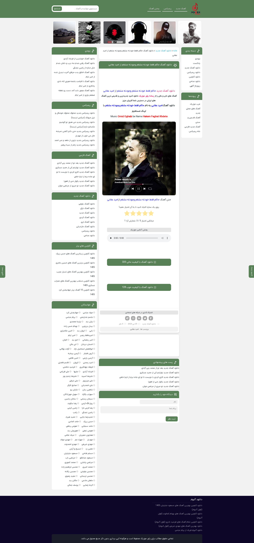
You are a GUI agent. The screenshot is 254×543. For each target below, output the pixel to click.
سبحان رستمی (87, 399)
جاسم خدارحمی (86, 317)
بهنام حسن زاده (70, 326)
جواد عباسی (88, 312)
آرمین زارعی (88, 358)
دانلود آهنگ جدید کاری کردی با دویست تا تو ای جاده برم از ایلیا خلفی (149, 377)
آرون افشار (88, 353)
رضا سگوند (72, 403)
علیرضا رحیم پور (70, 376)
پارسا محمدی (75, 321)
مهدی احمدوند (70, 444)
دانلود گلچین (194, 76)
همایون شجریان (86, 435)
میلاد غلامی (69, 435)
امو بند (75, 340)
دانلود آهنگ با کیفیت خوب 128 (137, 287)
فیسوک (151, 318)
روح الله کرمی (87, 403)
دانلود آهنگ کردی (87, 217)
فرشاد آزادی (88, 371)
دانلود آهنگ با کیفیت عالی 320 (137, 262)
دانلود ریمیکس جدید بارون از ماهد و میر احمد (75, 140)
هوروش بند (72, 430)
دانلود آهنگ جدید (163, 50)
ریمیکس (167, 8)
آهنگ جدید (181, 8)
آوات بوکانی (64, 349)
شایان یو (74, 389)
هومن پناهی (71, 426)
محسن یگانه (70, 471)
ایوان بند (81, 330)
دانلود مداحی (194, 81)
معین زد (89, 448)
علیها (76, 371)
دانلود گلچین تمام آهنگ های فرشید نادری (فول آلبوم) (178, 522)
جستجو (57, 8)
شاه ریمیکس (194, 131)
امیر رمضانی (87, 340)
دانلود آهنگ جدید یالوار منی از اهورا (163, 381)
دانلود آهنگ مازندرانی (85, 226)
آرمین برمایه (73, 353)
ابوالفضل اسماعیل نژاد (83, 349)
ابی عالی (73, 344)
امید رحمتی (88, 362)
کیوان (75, 362)
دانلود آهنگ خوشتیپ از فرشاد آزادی (79, 58)
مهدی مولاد (65, 439)
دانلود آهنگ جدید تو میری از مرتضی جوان (161, 386)
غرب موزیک (195, 104)
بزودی (197, 58)
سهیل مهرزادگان (70, 394)
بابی (91, 330)
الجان (65, 340)
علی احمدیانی (87, 385)
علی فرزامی (64, 371)
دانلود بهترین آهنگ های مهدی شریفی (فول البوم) (180, 526)
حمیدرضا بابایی (86, 417)
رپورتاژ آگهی (195, 86)
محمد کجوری (70, 462)
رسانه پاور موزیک (146, 96)
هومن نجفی (87, 430)
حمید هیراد (70, 417)
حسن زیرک (88, 421)
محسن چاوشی (87, 471)
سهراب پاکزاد (87, 394)
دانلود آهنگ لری (88, 222)
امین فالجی (73, 358)
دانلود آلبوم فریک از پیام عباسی (188, 530)
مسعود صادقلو (86, 457)
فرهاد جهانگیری (86, 367)
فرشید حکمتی (69, 367)
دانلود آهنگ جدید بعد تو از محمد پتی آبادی (160, 368)
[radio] (151, 214)
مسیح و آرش (75, 448)
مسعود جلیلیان (70, 453)
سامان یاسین (70, 399)
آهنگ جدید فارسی (192, 126)
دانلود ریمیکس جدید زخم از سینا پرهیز (78, 145)
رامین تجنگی (87, 412)
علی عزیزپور (88, 380)
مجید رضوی (70, 476)
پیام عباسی (70, 317)
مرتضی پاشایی (86, 462)
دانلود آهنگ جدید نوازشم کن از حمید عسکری (159, 372)
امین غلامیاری (66, 330)
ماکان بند (73, 480)
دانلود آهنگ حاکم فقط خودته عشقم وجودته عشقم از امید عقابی (140, 64)
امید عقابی (134, 329)
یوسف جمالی (72, 485)
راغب (75, 412)
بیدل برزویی (87, 326)
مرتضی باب (70, 457)
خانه (175, 50)
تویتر (145, 318)
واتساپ (133, 318)
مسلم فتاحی (87, 453)
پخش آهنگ (154, 8)
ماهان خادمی (87, 480)
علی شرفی (73, 380)
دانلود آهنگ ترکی (87, 208)
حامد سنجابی (87, 426)
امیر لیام (71, 335)
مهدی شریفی (87, 444)
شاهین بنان (87, 389)
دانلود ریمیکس (193, 72)
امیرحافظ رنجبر (86, 335)
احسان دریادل (87, 344)
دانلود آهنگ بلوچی (87, 204)
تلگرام (127, 318)
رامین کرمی (72, 408)
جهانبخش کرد (72, 312)
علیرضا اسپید (87, 376)
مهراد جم (78, 439)
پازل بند (89, 321)
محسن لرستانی (86, 476)
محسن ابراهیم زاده (69, 467)
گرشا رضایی (88, 485)
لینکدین (139, 318)
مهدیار (90, 439)
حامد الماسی (73, 421)
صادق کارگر (72, 385)
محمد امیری (87, 467)
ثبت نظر (172, 418)
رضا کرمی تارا (87, 408)
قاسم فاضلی (63, 362)
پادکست (196, 63)
